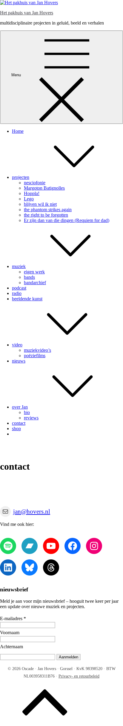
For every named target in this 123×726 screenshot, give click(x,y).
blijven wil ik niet (40, 204)
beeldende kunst (27, 298)
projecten (20, 177)
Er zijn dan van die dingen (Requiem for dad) (66, 220)
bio (27, 412)
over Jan (20, 407)
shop (16, 428)
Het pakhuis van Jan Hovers (26, 12)
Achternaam (11, 646)
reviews (31, 417)
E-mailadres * (13, 618)
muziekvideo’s (37, 350)
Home (18, 131)
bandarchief (35, 282)
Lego (29, 198)
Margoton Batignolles (44, 188)
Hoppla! (31, 193)
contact (18, 423)
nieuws (18, 360)
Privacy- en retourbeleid (79, 676)
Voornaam (9, 632)
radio (16, 293)
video (17, 344)
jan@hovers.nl (31, 511)
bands (29, 277)
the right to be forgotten (46, 214)
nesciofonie (34, 182)
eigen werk (34, 271)
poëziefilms (34, 355)
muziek (19, 266)
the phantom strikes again (48, 209)
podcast (19, 287)
